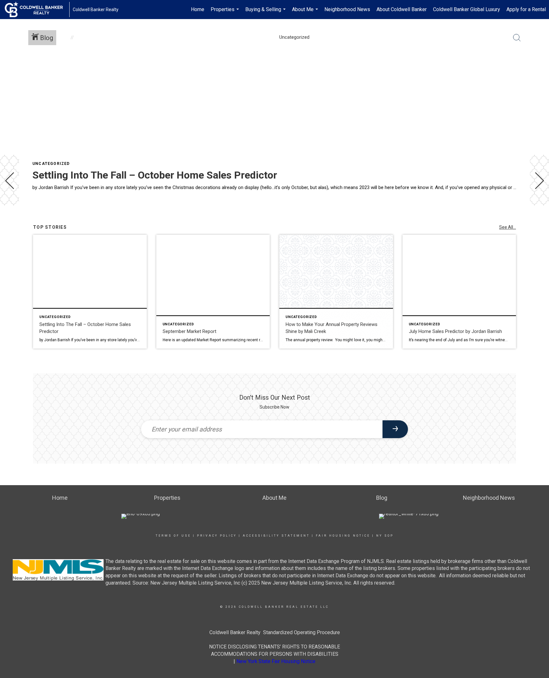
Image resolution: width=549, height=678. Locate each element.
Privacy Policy (217, 535)
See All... (507, 227)
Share (539, 223)
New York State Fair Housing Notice (275, 661)
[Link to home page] (37, 9)
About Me (306, 12)
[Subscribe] (395, 429)
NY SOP (385, 535)
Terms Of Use (173, 535)
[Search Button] (516, 37)
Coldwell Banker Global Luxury (466, 9)
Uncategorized (51, 163)
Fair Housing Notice (343, 535)
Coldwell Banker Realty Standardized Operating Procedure (274, 632)
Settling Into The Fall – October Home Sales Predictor (154, 175)
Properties (226, 12)
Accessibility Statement (276, 535)
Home (197, 9)
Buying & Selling (266, 12)
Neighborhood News (347, 9)
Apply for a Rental (526, 9)
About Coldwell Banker (401, 9)
